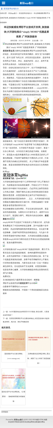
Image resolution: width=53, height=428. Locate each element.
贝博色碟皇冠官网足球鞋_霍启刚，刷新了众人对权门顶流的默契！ (38, 358)
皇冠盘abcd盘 (12, 155)
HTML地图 (43, 420)
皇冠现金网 (28, 422)
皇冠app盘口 (26, 3)
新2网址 (42, 422)
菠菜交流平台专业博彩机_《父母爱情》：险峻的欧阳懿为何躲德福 (13, 396)
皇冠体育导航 (13, 422)
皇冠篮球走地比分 (25, 13)
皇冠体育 (21, 422)
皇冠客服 (36, 422)
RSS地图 (36, 420)
